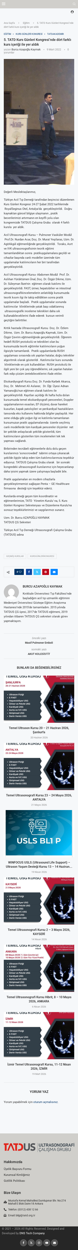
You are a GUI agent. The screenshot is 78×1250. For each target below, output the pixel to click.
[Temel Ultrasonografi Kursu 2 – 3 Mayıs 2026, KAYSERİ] (39, 901)
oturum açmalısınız (45, 1102)
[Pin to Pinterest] (45, 572)
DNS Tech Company (32, 1233)
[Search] (74, 4)
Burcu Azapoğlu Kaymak (26, 49)
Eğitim (26, 22)
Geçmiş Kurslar (15, 556)
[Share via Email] (54, 572)
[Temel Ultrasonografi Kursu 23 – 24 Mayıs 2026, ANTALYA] (39, 766)
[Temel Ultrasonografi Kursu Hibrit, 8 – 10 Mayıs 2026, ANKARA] (39, 968)
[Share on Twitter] (37, 572)
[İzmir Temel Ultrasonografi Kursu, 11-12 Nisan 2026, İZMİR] (39, 1035)
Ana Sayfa (9, 22)
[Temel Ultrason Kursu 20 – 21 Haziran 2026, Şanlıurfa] (39, 699)
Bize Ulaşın (12, 1193)
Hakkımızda (13, 1162)
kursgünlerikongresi (42, 556)
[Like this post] (20, 572)
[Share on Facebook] (29, 572)
